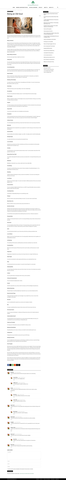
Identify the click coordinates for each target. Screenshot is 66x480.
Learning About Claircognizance (48, 52)
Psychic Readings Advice (13, 10)
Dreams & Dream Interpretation (49, 69)
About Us (45, 7)
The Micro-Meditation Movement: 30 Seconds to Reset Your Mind (51, 20)
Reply (11, 374)
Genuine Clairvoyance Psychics (22, 7)
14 (40, 15)
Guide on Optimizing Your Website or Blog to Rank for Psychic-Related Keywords (51, 34)
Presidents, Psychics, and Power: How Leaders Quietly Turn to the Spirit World (51, 26)
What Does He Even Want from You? (49, 57)
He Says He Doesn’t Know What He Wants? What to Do (51, 17)
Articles (40, 7)
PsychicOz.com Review (33, 7)
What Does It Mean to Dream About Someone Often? (51, 14)
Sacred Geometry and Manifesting (49, 50)
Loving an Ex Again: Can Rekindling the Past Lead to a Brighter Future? (51, 37)
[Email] (17, 365)
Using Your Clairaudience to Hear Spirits (50, 39)
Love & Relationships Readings (48, 70)
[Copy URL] (19, 365)
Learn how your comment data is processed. (27, 473)
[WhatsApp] (13, 365)
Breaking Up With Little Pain (48, 48)
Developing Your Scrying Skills (48, 41)
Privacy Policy (53, 479)
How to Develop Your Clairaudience (49, 59)
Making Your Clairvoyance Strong (49, 61)
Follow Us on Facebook (47, 479)
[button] (57, 7)
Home (14, 7)
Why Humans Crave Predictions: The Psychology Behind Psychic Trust (51, 23)
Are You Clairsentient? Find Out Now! (49, 46)
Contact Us (51, 7)
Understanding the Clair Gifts (48, 31)
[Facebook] (8, 365)
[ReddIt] (15, 365)
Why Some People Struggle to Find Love (50, 43)
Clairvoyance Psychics (47, 67)
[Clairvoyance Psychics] (33, 3)
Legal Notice (57, 479)
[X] (10, 365)
